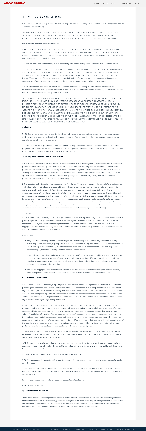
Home (96, 3)
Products (114, 3)
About (105, 3)
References (126, 3)
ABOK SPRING (15, 3)
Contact (137, 3)
